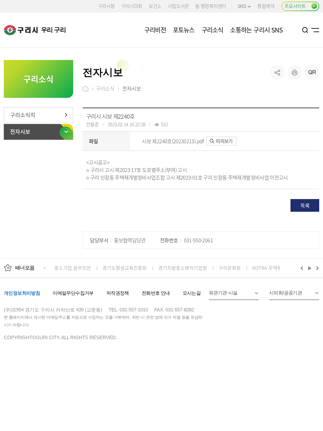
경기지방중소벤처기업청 (182, 267)
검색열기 (305, 30)
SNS (242, 6)
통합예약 (265, 6)
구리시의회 (131, 6)
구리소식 (105, 88)
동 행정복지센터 (210, 6)
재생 (310, 268)
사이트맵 (315, 30)
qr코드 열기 (312, 72)
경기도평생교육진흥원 (125, 267)
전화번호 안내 (156, 293)
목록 (304, 205)
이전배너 (303, 268)
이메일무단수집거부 (73, 293)
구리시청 (106, 6)
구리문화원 (230, 267)
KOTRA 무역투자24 (271, 267)
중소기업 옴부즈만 (72, 267)
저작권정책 (117, 293)
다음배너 (316, 268)
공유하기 (277, 72)
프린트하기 (295, 72)
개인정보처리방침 (22, 293)
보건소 (155, 6)
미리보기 (224, 141)
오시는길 (192, 293)
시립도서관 (178, 6)
